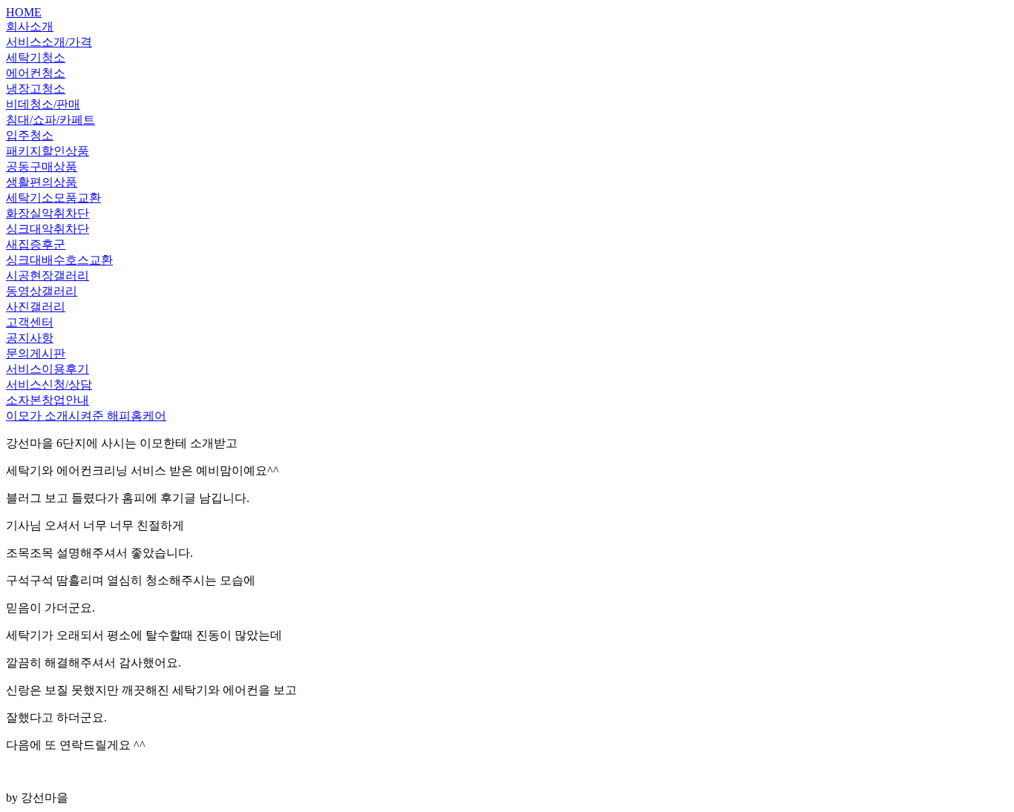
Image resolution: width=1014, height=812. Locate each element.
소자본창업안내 (47, 400)
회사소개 (29, 26)
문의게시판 (35, 353)
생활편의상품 (41, 182)
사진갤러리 (35, 306)
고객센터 (29, 322)
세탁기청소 (35, 57)
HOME (24, 12)
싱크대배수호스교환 (59, 260)
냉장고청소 (35, 88)
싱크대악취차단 (47, 228)
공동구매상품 (41, 166)
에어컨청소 (35, 73)
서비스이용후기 (47, 369)
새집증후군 (35, 244)
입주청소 (29, 135)
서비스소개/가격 (49, 42)
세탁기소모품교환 (53, 197)
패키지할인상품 (47, 151)
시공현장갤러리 (47, 275)
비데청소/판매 (43, 104)
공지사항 (29, 337)
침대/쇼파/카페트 (50, 119)
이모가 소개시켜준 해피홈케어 (86, 415)
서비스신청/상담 (49, 384)
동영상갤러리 (41, 291)
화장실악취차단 (47, 213)
